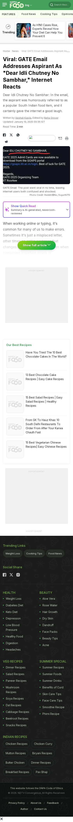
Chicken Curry (43, 743)
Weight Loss (12, 553)
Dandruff (48, 625)
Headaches (13, 649)
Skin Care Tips (51, 694)
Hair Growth (49, 612)
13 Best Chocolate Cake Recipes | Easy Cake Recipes (45, 377)
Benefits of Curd (52, 687)
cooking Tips (48, 14)
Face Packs (49, 631)
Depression (13, 618)
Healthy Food (14, 636)
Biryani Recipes (42, 753)
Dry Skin (47, 618)
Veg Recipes (13, 661)
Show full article (35, 245)
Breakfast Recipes (17, 772)
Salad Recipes (15, 674)
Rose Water (49, 605)
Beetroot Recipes (17, 718)
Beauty (46, 593)
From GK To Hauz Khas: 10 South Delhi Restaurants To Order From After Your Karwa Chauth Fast (44, 426)
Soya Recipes (15, 698)
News (15, 51)
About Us (36, 802)
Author (24, 809)
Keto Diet (12, 612)
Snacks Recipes (16, 725)
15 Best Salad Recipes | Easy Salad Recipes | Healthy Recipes (44, 401)
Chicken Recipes (16, 743)
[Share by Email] (59, 138)
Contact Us (40, 809)
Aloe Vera (48, 598)
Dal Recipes (13, 705)
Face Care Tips (52, 700)
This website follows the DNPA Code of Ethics (36, 788)
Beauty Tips (50, 638)
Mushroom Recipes (12, 690)
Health (9, 593)
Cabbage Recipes (17, 711)
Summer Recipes (53, 667)
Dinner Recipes (16, 667)
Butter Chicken (15, 762)
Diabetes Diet (14, 605)
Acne (45, 645)
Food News (29, 14)
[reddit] (6, 141)
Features (8, 14)
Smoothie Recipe (53, 707)
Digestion (12, 643)
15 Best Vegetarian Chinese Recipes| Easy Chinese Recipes (46, 444)
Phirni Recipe (50, 713)
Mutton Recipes (16, 753)
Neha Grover (51, 117)
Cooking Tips (34, 553)
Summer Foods (52, 674)
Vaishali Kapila (23, 117)
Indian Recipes (15, 737)
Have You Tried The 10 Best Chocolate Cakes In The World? (46, 354)
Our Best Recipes (19, 345)
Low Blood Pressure (12, 627)
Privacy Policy (17, 802)
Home (6, 51)
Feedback (53, 802)
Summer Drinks (52, 680)
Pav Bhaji (41, 772)
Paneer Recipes (16, 680)
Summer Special (53, 661)
